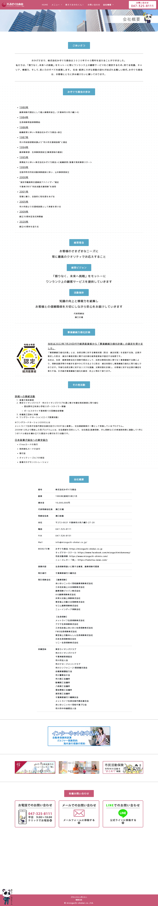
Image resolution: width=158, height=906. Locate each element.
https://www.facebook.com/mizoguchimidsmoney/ (104, 552)
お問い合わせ (94, 4)
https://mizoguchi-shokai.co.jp (86, 549)
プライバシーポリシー (79, 897)
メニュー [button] (56, 4)
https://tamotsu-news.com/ (92, 560)
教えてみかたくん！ (74, 4)
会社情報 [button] (107, 4)
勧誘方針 (79, 900)
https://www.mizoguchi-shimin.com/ (89, 556)
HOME (46, 4)
